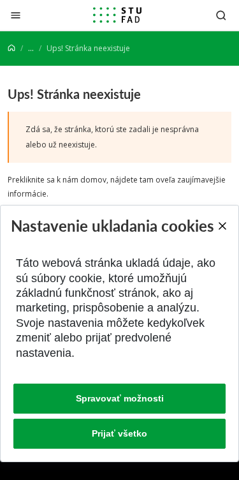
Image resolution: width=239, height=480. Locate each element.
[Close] (221, 226)
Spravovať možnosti (120, 398)
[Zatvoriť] (15, 15)
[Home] (11, 48)
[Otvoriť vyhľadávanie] (221, 15)
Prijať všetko (119, 433)
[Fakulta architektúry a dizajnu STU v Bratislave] (117, 15)
